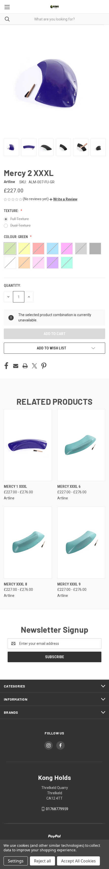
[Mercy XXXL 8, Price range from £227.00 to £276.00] (28, 543)
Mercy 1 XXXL (15, 486)
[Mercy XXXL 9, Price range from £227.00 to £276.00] (81, 543)
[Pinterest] (43, 365)
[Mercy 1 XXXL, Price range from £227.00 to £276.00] (28, 445)
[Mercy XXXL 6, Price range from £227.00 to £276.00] (81, 445)
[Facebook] (6, 365)
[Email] (15, 365)
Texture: (11, 211)
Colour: (16, 237)
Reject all (42, 861)
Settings (16, 861)
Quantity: (12, 286)
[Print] (25, 365)
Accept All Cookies (78, 861)
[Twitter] (34, 365)
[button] (63, 199)
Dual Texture (20, 225)
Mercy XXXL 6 (69, 486)
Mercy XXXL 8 (15, 584)
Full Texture (19, 219)
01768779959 (57, 809)
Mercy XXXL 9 (69, 584)
